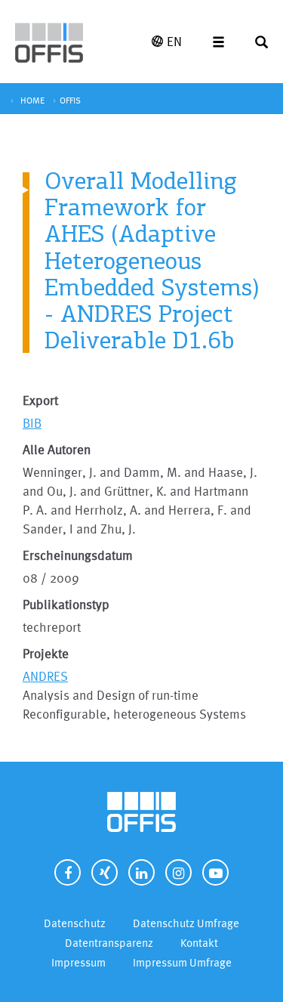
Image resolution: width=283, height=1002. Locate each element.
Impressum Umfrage (182, 962)
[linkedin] (141, 872)
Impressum (78, 962)
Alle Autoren (57, 449)
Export (40, 400)
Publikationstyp (66, 604)
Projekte (46, 653)
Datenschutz (75, 923)
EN (174, 41)
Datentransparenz (109, 942)
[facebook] (67, 872)
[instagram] (178, 872)
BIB (32, 423)
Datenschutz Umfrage (186, 923)
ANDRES (45, 676)
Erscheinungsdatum (78, 555)
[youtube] (215, 872)
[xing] (104, 872)
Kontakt (199, 942)
